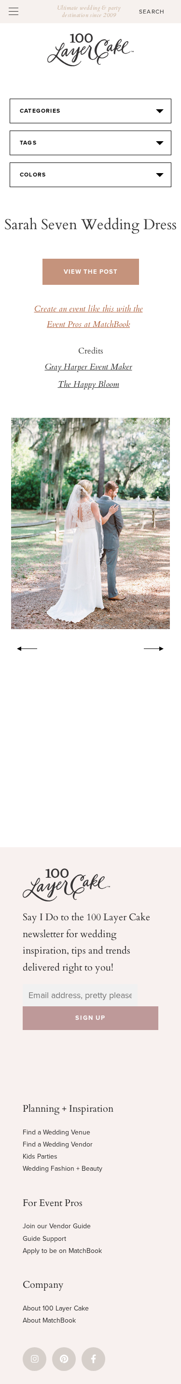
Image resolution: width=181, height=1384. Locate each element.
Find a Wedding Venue (56, 1132)
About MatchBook (49, 1320)
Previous (22, 647)
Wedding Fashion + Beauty (62, 1168)
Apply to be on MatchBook (62, 1251)
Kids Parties (40, 1156)
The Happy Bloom (88, 385)
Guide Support (44, 1239)
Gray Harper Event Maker (88, 367)
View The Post (91, 272)
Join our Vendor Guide (57, 1226)
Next (159, 647)
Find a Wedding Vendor (58, 1144)
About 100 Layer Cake (56, 1308)
